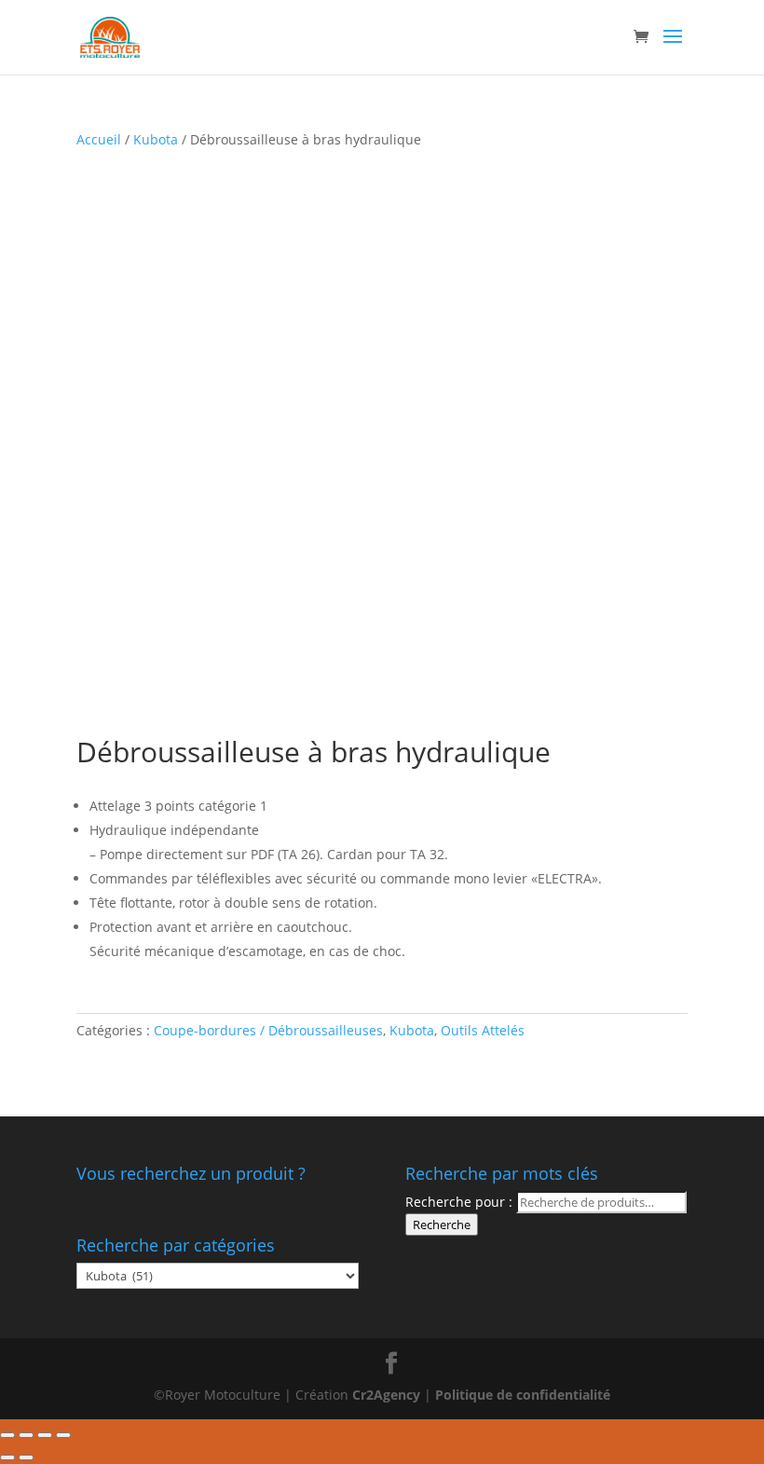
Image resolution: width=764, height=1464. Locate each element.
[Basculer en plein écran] (44, 1435)
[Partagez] (26, 1435)
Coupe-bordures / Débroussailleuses (268, 1030)
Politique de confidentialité (522, 1394)
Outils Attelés (483, 1030)
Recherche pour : (458, 1202)
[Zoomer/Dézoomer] (63, 1435)
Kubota (155, 139)
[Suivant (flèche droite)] (26, 1457)
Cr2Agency (388, 1394)
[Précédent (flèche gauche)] (7, 1457)
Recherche (442, 1224)
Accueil (98, 139)
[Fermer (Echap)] (7, 1435)
